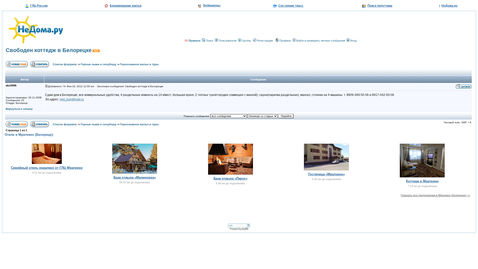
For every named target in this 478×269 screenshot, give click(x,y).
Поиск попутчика (379, 5)
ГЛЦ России (39, 5)
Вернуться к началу (19, 108)
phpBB (244, 228)
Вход (353, 40)
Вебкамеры (211, 5)
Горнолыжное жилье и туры (139, 64)
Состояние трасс (290, 5)
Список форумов (65, 64)
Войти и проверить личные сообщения (320, 40)
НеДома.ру (449, 5)
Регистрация (265, 40)
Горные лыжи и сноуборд (98, 64)
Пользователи (228, 40)
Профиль (285, 40)
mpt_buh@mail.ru (72, 99)
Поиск (209, 40)
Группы (246, 40)
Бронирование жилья (125, 5)
